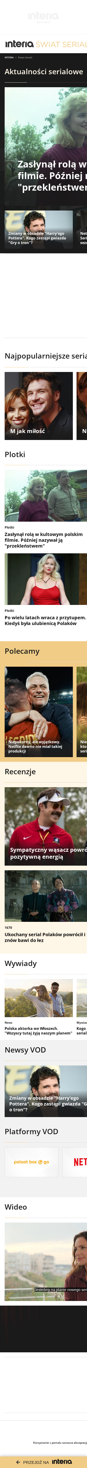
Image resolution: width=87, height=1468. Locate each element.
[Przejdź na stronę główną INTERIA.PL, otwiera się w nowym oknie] (20, 44)
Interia (9, 57)
